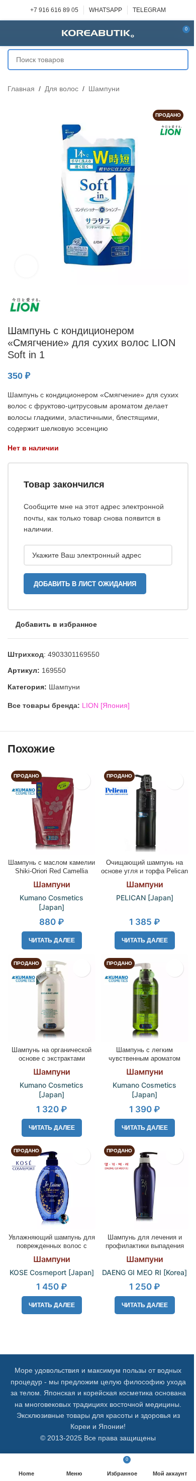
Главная (21, 89)
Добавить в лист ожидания (85, 584)
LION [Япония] (106, 705)
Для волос (61, 89)
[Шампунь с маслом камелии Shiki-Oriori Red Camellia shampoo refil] (51, 811)
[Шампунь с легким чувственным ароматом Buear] (144, 998)
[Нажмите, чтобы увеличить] (26, 266)
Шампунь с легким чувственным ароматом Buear (144, 1059)
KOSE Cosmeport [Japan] (52, 1272)
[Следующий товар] (182, 89)
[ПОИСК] (177, 59)
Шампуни (104, 89)
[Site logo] (98, 33)
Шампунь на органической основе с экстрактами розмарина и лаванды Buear (51, 1059)
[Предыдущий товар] (158, 89)
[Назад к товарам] (170, 89)
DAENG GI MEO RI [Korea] (144, 1272)
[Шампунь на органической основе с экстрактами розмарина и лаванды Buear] (51, 998)
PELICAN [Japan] (144, 897)
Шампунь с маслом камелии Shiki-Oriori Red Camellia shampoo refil (51, 871)
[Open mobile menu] (12, 33)
